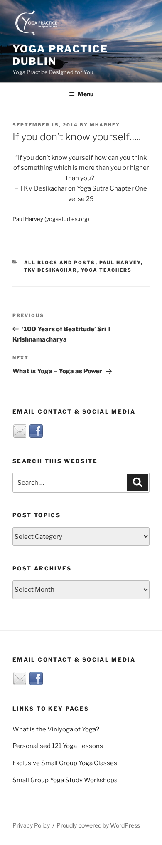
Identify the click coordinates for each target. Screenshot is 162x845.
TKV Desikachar (50, 270)
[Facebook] (36, 430)
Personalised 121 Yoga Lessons (57, 746)
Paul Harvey (120, 262)
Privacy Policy (31, 825)
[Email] (19, 430)
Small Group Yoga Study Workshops (65, 780)
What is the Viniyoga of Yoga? (55, 729)
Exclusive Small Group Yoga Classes (64, 763)
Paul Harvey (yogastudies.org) (50, 219)
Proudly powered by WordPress (98, 825)
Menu (85, 93)
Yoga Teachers (106, 270)
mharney (105, 125)
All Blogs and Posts (60, 262)
